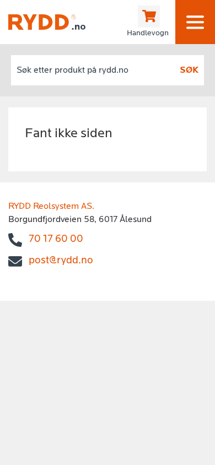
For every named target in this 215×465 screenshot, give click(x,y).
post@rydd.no (61, 261)
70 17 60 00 (56, 239)
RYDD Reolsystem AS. (51, 206)
